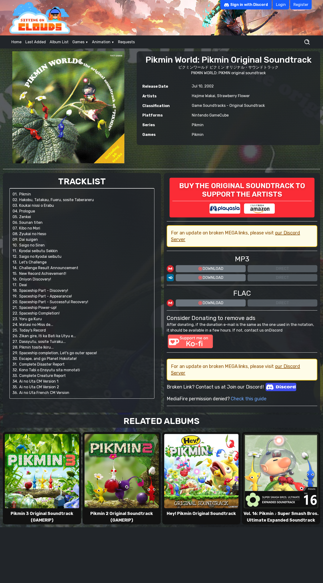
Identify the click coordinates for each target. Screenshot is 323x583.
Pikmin (198, 125)
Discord (276, 330)
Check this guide (248, 399)
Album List (59, 42)
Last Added (35, 42)
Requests (126, 42)
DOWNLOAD (213, 268)
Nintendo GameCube (210, 115)
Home (16, 42)
